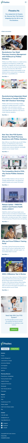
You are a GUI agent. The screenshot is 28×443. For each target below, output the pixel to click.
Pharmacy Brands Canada (6, 378)
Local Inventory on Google (6, 360)
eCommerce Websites (5, 363)
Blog (2, 409)
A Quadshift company (5, 437)
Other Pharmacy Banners (6, 388)
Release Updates (4, 404)
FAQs (2, 399)
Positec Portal (15, 348)
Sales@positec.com (5, 417)
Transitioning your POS (5, 401)
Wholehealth (3, 386)
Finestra (2, 355)
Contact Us (14, 329)
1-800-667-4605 (4, 415)
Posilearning (5, 348)
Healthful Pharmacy (5, 381)
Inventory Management (5, 358)
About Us (3, 396)
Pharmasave (3, 391)
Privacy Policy (4, 435)
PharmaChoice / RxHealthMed (7, 376)
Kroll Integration (4, 365)
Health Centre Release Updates (7, 406)
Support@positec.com (5, 420)
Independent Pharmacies (6, 383)
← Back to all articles (6, 31)
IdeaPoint (3, 370)
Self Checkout (4, 368)
